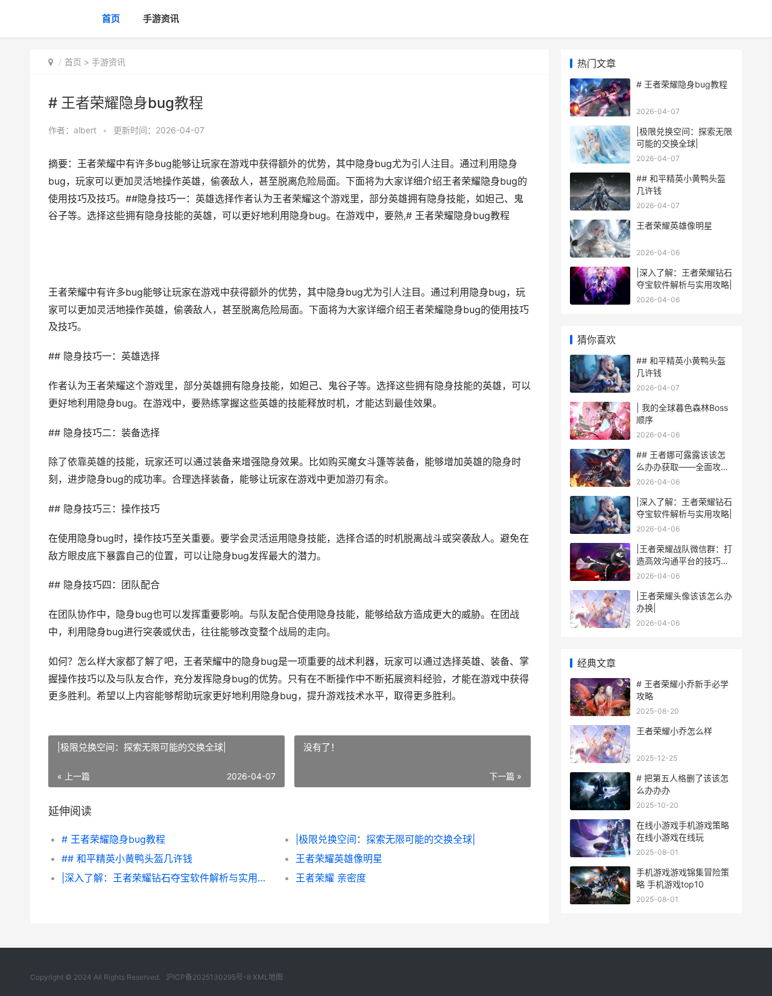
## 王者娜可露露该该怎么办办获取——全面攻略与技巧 (682, 466)
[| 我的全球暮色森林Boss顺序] (600, 409)
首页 (111, 18)
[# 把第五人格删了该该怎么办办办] (600, 780)
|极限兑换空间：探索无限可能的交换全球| (385, 839)
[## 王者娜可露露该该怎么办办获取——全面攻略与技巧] (600, 456)
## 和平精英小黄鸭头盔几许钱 (127, 858)
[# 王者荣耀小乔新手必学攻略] (600, 685)
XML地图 (268, 977)
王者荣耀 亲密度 (331, 878)
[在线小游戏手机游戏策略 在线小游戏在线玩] (600, 827)
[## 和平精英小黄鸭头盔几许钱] (600, 180)
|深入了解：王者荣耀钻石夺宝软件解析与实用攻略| (167, 878)
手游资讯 (161, 18)
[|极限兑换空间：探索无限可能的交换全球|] (600, 133)
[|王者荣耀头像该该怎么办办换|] (600, 597)
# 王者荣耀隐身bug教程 (113, 839)
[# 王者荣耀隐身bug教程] (600, 86)
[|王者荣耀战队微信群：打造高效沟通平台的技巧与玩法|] (600, 550)
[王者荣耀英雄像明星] (600, 227)
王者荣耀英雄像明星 (339, 858)
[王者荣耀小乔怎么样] (600, 733)
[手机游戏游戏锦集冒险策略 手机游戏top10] (600, 874)
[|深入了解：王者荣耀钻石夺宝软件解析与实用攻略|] (600, 274)
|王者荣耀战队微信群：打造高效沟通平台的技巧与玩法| (684, 560)
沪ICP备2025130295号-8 (209, 977)
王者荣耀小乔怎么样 (674, 731)
